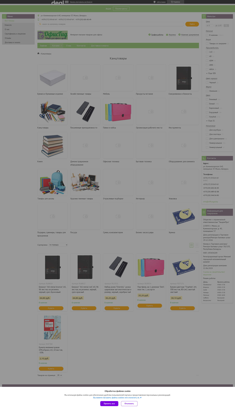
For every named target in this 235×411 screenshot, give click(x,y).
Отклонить (129, 404)
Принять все (109, 404)
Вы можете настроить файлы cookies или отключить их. (116, 398)
